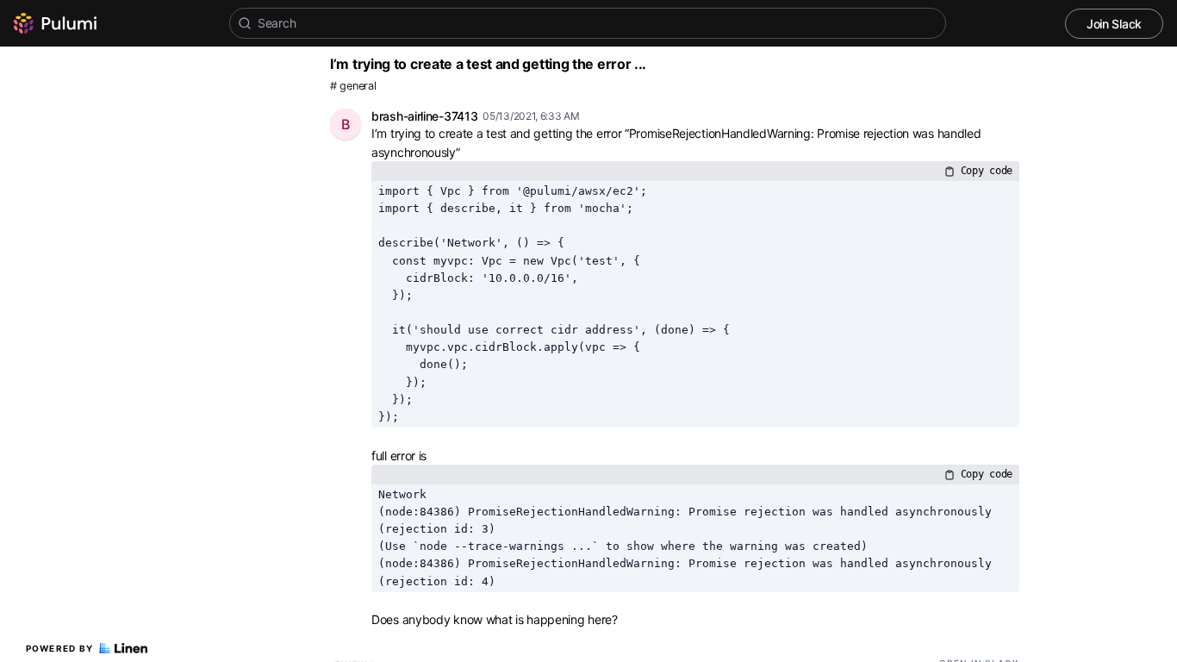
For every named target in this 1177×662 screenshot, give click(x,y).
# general (353, 85)
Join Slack (1114, 23)
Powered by (60, 648)
